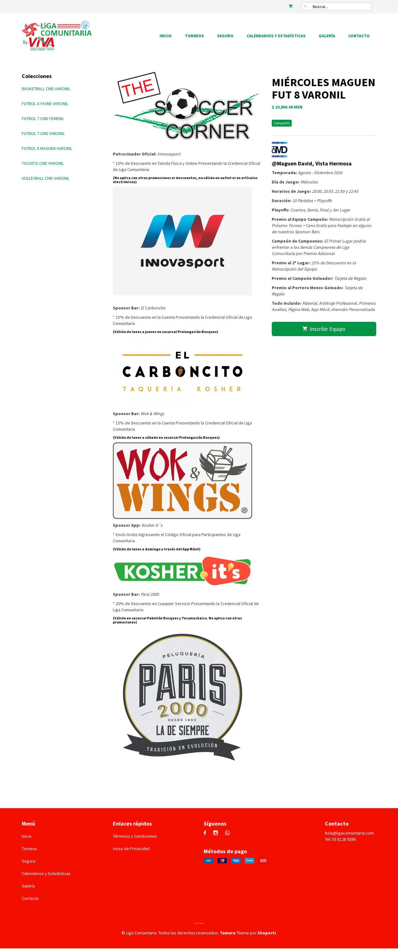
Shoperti (266, 933)
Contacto (359, 36)
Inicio (166, 36)
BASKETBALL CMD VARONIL (46, 88)
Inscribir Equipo (326, 328)
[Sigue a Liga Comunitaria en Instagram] (217, 833)
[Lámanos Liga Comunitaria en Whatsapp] (229, 833)
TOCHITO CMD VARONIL (43, 163)
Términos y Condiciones (135, 836)
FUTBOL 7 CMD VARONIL (43, 133)
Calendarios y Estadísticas (276, 36)
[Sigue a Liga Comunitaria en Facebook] (206, 833)
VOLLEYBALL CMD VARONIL (45, 178)
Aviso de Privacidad (131, 848)
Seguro (225, 36)
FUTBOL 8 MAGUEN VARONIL (47, 148)
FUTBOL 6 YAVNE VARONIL (45, 103)
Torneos (194, 36)
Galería (327, 36)
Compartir (282, 123)
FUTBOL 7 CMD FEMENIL (43, 118)
